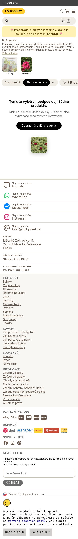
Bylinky (7, 281)
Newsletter (10, 363)
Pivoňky (8, 307)
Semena (8, 311)
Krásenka (9, 40)
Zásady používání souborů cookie (24, 391)
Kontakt (8, 356)
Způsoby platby (13, 372)
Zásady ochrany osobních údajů (23, 387)
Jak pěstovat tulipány (16, 339)
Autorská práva (12, 403)
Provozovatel (11, 399)
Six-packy (9, 319)
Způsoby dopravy (14, 376)
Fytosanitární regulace (17, 395)
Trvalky (7, 323)
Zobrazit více (9, 53)
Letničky (8, 300)
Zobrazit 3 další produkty (39, 125)
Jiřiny (6, 296)
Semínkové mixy (13, 315)
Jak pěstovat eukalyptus (18, 332)
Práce (6, 360)
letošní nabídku (47, 33)
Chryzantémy (11, 285)
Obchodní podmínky (15, 384)
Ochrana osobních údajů (27, 520)
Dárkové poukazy (14, 292)
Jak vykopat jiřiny (14, 347)
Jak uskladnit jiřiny (14, 343)
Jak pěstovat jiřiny (14, 335)
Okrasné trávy (12, 304)
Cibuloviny (9, 289)
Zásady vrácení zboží (16, 380)
